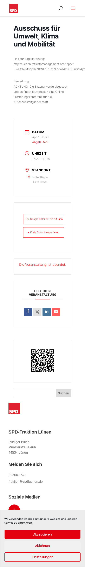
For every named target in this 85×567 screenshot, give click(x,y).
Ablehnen (42, 546)
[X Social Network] (37, 312)
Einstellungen (42, 557)
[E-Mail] (56, 312)
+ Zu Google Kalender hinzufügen (43, 218)
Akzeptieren (42, 534)
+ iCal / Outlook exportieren (43, 232)
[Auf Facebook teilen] (28, 312)
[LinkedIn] (46, 312)
